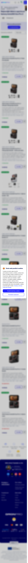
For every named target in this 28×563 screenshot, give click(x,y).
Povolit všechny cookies (13, 291)
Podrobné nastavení (13, 294)
